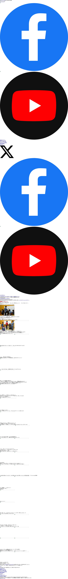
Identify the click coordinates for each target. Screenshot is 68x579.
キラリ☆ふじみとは (3, 571)
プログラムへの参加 (3, 142)
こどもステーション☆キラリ (9, 564)
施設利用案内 (2, 143)
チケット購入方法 (3, 141)
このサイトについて (3, 575)
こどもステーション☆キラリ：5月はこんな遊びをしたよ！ (10, 296)
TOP (0, 566)
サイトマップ (2, 1)
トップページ (2, 568)
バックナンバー (2, 295)
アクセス (1, 144)
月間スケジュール (3, 140)
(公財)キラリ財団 (3, 576)
